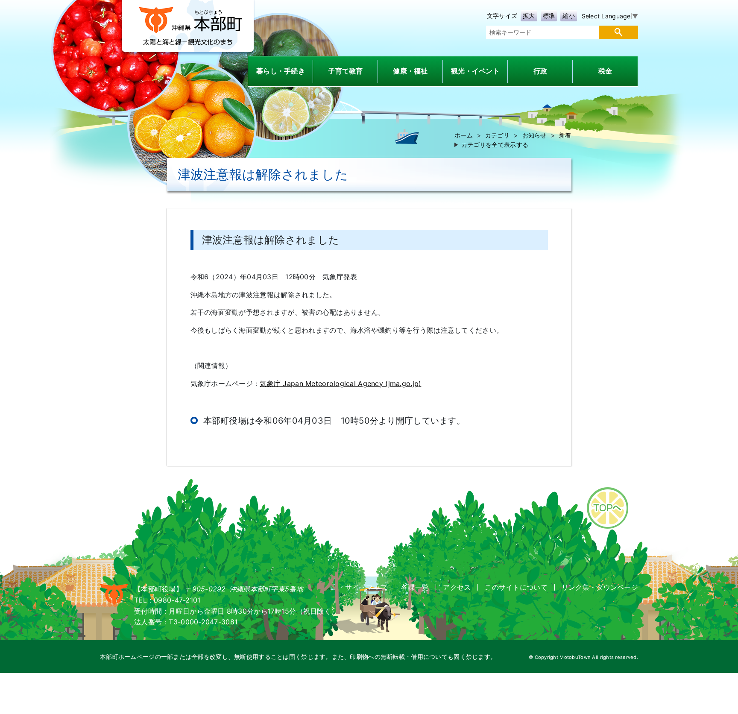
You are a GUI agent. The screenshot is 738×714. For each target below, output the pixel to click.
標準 (549, 15)
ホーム (463, 135)
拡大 (529, 15)
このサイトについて (516, 587)
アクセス (457, 587)
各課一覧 (415, 587)
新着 (565, 135)
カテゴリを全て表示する (494, 144)
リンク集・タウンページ (600, 587)
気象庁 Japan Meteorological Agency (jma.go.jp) (340, 383)
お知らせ (534, 135)
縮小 (568, 15)
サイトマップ (366, 587)
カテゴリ (497, 135)
